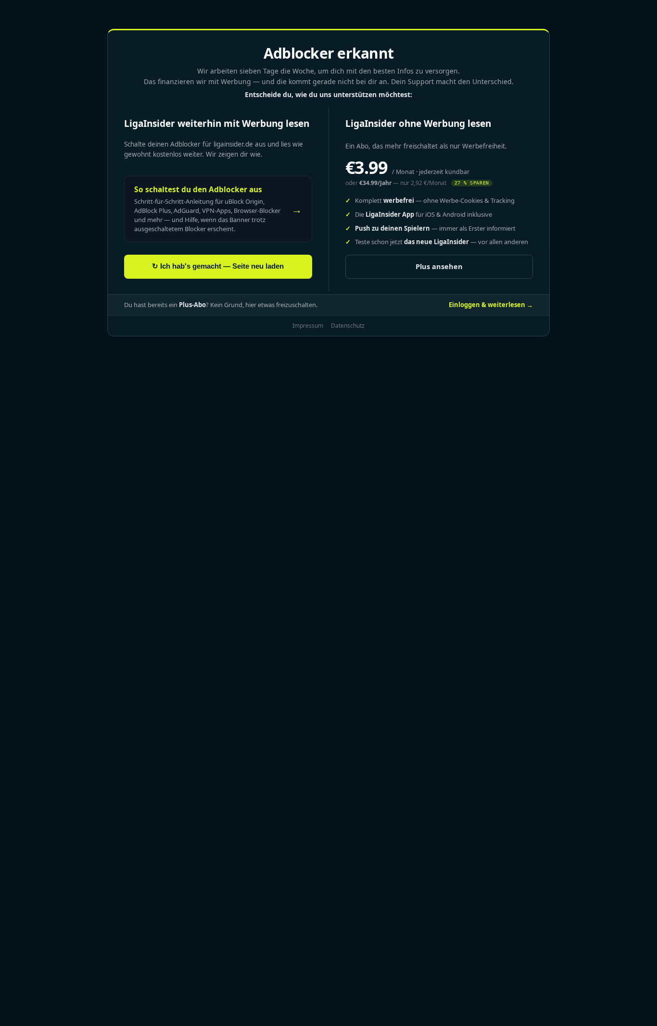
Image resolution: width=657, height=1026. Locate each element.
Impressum (307, 325)
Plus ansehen (439, 266)
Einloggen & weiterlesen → (491, 304)
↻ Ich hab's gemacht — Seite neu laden (218, 266)
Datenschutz (348, 325)
